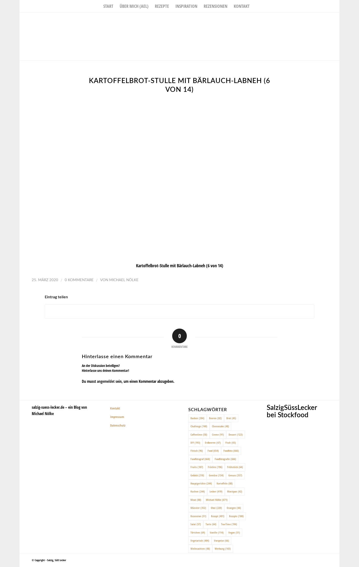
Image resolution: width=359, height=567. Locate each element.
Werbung (223, 548)
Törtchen (197, 532)
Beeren (215, 418)
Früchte (215, 467)
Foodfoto (231, 450)
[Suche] (256, 6)
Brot (231, 418)
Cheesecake (220, 426)
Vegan (234, 532)
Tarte (211, 524)
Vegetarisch (199, 540)
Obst (216, 508)
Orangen (234, 508)
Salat (195, 524)
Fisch (230, 442)
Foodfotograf (200, 459)
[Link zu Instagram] (328, 19)
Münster (198, 508)
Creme (218, 434)
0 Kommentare (79, 280)
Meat (195, 500)
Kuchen (197, 491)
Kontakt (115, 408)
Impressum (117, 417)
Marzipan (234, 491)
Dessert (236, 434)
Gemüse (216, 475)
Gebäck (197, 475)
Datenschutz (118, 425)
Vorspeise (221, 540)
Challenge (198, 426)
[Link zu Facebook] (321, 19)
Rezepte (236, 516)
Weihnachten (200, 548)
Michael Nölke (123, 280)
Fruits (196, 467)
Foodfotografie (225, 459)
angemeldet (106, 381)
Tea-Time (229, 524)
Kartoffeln (225, 483)
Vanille (217, 532)
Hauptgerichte (201, 483)
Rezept (217, 516)
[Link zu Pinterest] (335, 19)
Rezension (198, 516)
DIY (195, 442)
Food (213, 450)
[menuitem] (108, 6)
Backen (197, 418)
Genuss (235, 475)
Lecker (216, 491)
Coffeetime (198, 434)
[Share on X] (179, 312)
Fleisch (196, 450)
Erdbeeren (213, 442)
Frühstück (235, 467)
